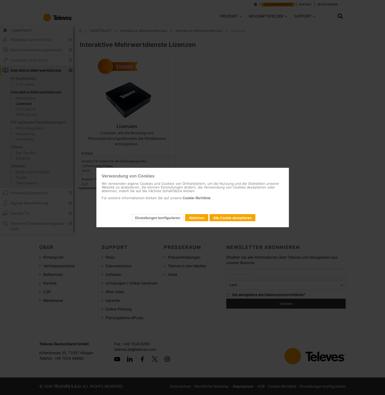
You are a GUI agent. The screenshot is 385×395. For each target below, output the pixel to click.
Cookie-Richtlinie (196, 198)
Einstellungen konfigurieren (157, 218)
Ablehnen (197, 218)
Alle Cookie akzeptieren (232, 218)
